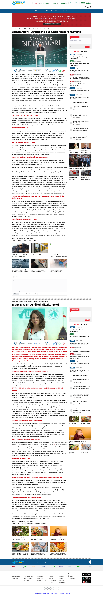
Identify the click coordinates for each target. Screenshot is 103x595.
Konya (25, 240)
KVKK (55, 593)
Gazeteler (78, 7)
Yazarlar (71, 7)
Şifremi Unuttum (72, 578)
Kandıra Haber (15, 28)
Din (51, 10)
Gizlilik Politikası (45, 593)
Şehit (35, 240)
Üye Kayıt (70, 576)
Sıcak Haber (62, 582)
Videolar (64, 7)
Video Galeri (62, 576)
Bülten (47, 10)
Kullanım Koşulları (61, 593)
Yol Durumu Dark (16, 576)
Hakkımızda (35, 593)
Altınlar (50, 574)
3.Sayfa (37, 10)
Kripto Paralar (87, 567)
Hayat (61, 10)
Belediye (19, 240)
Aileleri (14, 240)
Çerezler (52, 593)
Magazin (21, 301)
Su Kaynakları (30, 523)
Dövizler (51, 576)
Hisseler (60, 567)
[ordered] (30, 294)
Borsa (13, 567)
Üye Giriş (70, 574)
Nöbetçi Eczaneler (28, 578)
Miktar (23, 523)
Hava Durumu (41, 567)
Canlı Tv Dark (27, 574)
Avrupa (42, 10)
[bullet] (32, 294)
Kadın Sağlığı (27, 301)
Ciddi (14, 523)
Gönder (16, 293)
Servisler (22, 7)
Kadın (49, 7)
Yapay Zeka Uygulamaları (40, 523)
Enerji (18, 523)
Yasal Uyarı (67, 593)
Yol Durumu (77, 567)
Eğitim (56, 10)
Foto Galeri (56, 7)
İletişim (40, 593)
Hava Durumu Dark (16, 574)
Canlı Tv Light (15, 578)
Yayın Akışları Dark (28, 576)
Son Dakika (14, 7)
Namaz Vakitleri (22, 567)
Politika (66, 10)
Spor (43, 7)
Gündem (30, 7)
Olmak (30, 240)
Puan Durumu (51, 567)
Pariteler (68, 567)
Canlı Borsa (39, 574)
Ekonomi (37, 7)
